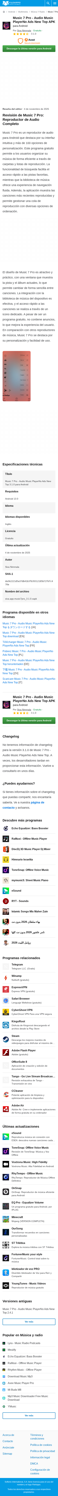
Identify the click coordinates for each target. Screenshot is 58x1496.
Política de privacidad (42, 1451)
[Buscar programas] (48, 3)
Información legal (40, 1457)
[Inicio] (4, 11)
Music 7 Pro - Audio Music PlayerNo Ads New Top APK (34, 21)
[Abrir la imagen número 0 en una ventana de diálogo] (17, 376)
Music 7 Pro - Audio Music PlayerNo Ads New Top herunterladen (29, 662)
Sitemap (7, 1453)
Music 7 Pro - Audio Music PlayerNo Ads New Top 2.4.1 (29, 1311)
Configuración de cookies (40, 1471)
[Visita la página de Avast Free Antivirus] (29, 41)
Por (22, 30)
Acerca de (8, 1435)
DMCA (34, 1463)
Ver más (29, 1321)
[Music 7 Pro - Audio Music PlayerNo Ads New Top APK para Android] (6, 26)
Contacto (8, 1441)
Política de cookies (41, 1445)
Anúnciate (8, 1447)
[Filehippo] (11, 3)
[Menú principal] (55, 3)
